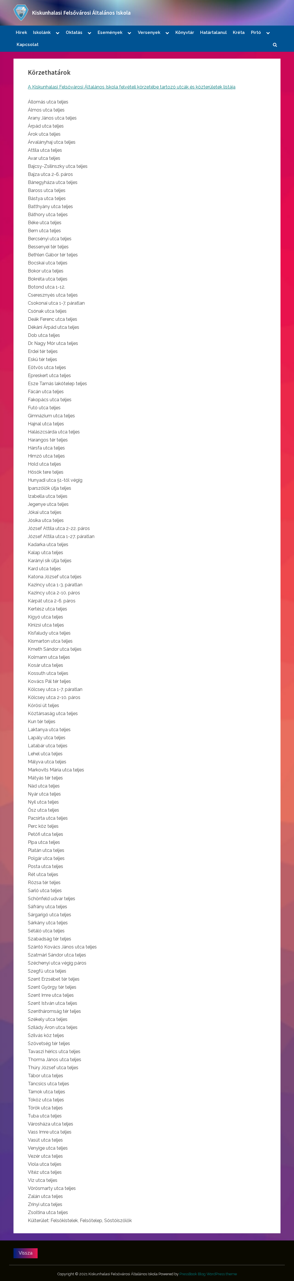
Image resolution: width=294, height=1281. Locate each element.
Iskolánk (42, 32)
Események (110, 32)
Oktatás (74, 32)
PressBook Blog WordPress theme (208, 1274)
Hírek (21, 32)
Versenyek (149, 32)
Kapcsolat (27, 44)
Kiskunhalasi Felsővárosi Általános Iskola (81, 12)
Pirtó (256, 32)
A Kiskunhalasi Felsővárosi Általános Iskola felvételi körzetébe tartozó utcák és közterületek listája (131, 87)
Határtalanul (213, 32)
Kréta (239, 32)
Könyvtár (184, 32)
